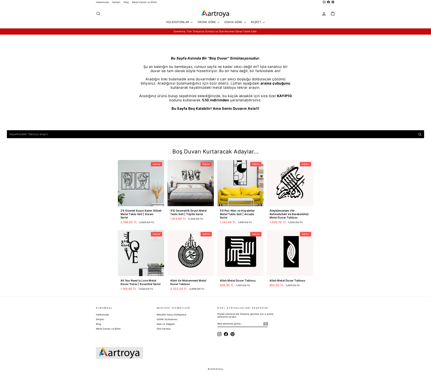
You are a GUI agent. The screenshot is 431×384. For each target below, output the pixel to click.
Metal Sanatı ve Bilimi (144, 2)
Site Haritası (164, 328)
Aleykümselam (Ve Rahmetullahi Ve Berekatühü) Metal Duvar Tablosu (289, 214)
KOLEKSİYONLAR (178, 22)
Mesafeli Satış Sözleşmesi (171, 314)
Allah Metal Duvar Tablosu (238, 280)
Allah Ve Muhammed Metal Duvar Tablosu (188, 282)
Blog (126, 2)
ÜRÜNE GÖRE (207, 22)
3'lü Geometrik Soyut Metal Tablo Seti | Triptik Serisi (188, 212)
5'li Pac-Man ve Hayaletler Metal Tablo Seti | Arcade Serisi (237, 214)
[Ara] (420, 134)
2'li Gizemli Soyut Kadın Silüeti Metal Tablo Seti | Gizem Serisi (141, 214)
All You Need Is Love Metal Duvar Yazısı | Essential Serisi (140, 282)
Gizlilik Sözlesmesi (167, 319)
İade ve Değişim (166, 324)
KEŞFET (256, 22)
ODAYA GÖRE (233, 22)
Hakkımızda (102, 2)
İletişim (116, 2)
